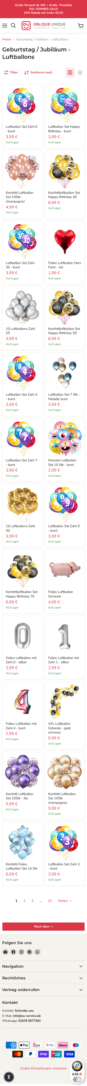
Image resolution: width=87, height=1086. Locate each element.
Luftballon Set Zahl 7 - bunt (21, 462)
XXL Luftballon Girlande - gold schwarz (59, 728)
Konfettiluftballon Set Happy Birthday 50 (64, 330)
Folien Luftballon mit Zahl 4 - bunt (21, 725)
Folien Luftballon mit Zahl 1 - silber (63, 660)
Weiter (63, 901)
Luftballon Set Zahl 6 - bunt (21, 128)
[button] (9, 1077)
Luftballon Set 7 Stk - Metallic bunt (64, 396)
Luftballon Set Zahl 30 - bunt (20, 265)
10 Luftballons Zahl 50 (20, 528)
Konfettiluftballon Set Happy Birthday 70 (21, 594)
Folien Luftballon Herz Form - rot (64, 265)
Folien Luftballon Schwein (60, 594)
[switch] (77, 1079)
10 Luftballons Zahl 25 (20, 330)
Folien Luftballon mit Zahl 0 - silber (21, 660)
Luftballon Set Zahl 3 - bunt (64, 866)
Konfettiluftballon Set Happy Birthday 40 (64, 194)
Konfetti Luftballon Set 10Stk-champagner (19, 197)
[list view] (80, 72)
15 (50, 901)
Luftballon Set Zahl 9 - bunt (64, 528)
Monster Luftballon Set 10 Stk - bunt (62, 462)
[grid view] (70, 72)
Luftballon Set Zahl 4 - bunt (21, 396)
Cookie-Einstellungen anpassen (43, 1068)
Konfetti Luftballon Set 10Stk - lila (19, 796)
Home (6, 39)
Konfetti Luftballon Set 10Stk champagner (62, 798)
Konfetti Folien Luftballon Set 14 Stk (21, 866)
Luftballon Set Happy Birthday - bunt (64, 128)
